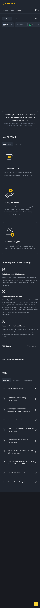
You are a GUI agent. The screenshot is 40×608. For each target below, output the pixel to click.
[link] (22, 419)
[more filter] (36, 19)
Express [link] (5, 10)
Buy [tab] (7, 19)
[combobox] (8, 24)
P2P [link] (12, 10)
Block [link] (18, 10)
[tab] (5, 10)
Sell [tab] (17, 19)
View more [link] (31, 346)
